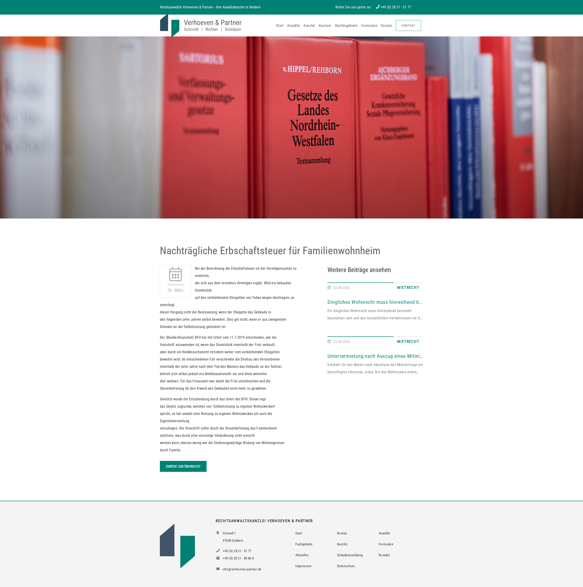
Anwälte (293, 25)
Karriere (325, 25)
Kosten (386, 25)
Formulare (369, 25)
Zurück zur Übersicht (183, 466)
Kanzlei (309, 25)
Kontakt (408, 25)
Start (280, 25)
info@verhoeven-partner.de (241, 569)
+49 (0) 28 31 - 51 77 (396, 7)
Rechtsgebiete (346, 25)
